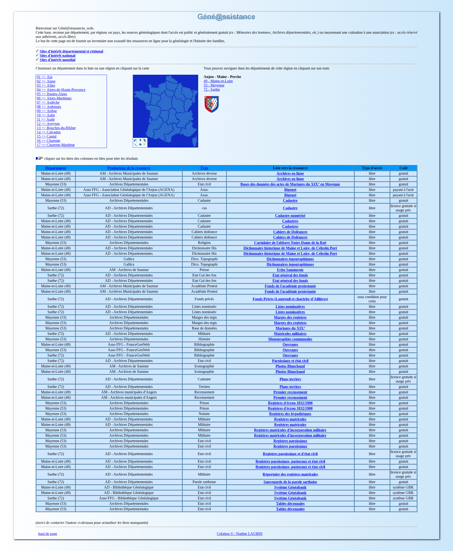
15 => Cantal (46, 136)
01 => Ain (44, 77)
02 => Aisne (46, 81)
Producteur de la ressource (128, 168)
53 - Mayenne (214, 85)
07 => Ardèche (48, 102)
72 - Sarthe (212, 89)
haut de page (47, 534)
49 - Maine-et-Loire (218, 81)
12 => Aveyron (48, 124)
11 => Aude (46, 119)
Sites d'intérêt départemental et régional (71, 51)
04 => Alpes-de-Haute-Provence (61, 90)
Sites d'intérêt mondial (57, 60)
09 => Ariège (47, 111)
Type (204, 168)
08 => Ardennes (49, 107)
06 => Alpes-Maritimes (54, 98)
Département (55, 168)
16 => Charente (48, 141)
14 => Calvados (49, 132)
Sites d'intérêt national (57, 55)
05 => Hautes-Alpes (52, 94)
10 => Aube (46, 115)
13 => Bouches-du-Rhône (56, 128)
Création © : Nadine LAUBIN (240, 534)
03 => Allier (46, 85)
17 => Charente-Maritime (56, 145)
